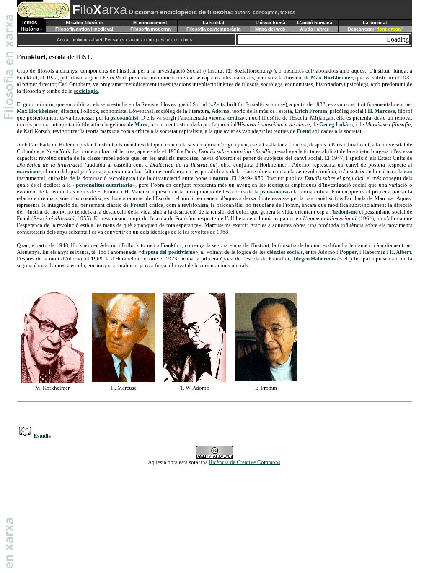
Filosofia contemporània (213, 28)
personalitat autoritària (104, 185)
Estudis (42, 435)
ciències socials (284, 252)
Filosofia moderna (150, 28)
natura (221, 178)
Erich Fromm (311, 111)
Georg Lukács (336, 124)
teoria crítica (227, 118)
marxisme (29, 171)
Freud (304, 131)
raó (408, 171)
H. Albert (400, 252)
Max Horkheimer (331, 77)
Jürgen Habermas (314, 258)
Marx (141, 124)
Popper (348, 252)
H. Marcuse (381, 111)
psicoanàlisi (124, 118)
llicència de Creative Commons (244, 462)
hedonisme (345, 211)
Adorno (221, 111)
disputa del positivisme (168, 252)
